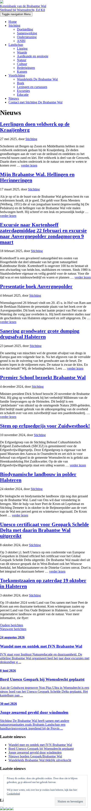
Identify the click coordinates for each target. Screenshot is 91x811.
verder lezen (29, 165)
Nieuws (13, 98)
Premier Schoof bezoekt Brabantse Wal (43, 377)
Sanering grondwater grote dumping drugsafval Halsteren (39, 333)
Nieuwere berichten (13, 629)
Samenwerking (27, 33)
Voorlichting (16, 75)
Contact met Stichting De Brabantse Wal (35, 102)
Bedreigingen (26, 68)
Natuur (21, 60)
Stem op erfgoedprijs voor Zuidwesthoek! (45, 426)
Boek (20, 83)
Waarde (22, 52)
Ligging (22, 48)
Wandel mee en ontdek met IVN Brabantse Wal (40, 745)
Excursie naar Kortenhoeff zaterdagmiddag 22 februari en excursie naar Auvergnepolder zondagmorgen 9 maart (43, 233)
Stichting (14, 25)
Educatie (23, 94)
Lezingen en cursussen (32, 87)
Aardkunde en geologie (32, 56)
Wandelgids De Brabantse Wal (37, 79)
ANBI (21, 41)
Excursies (23, 91)
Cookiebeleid (13, 793)
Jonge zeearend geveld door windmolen (35, 752)
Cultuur (22, 64)
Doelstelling (25, 29)
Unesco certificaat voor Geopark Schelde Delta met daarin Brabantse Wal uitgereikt (44, 530)
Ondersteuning (27, 37)
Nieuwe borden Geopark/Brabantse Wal (35, 756)
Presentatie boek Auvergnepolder (36, 286)
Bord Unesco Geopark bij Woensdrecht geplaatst (41, 748)
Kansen (22, 71)
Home (12, 21)
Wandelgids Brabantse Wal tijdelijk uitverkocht (39, 760)
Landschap (15, 44)
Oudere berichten (11, 625)
